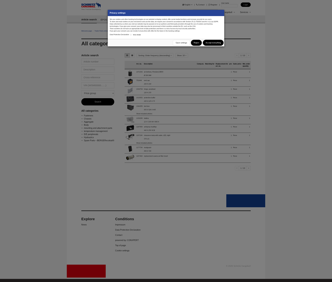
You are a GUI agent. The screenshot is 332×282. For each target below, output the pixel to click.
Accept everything (213, 43)
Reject (196, 43)
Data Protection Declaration (119, 34)
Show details (137, 34)
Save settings (181, 43)
